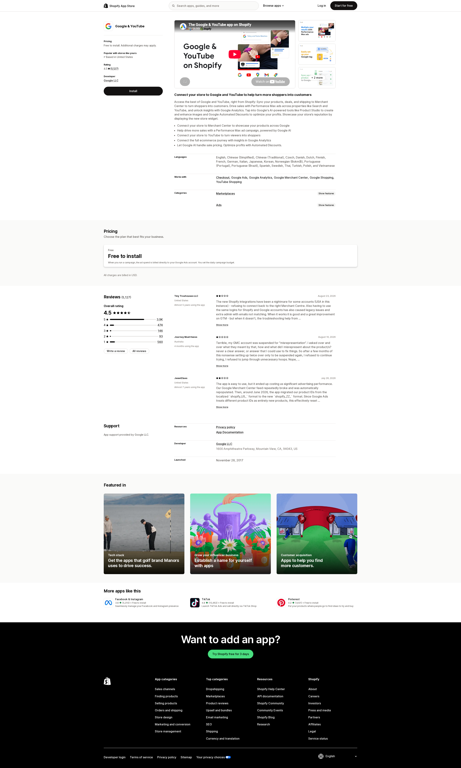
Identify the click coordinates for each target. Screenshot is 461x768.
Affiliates (314, 724)
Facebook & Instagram (129, 599)
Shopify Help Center (271, 689)
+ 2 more (317, 77)
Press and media (319, 710)
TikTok (206, 599)
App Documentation (229, 432)
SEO (209, 724)
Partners (314, 717)
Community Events (270, 710)
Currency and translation (223, 738)
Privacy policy (225, 427)
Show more (222, 325)
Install (133, 91)
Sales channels (165, 689)
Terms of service (141, 757)
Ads (218, 205)
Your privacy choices (210, 757)
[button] (144, 603)
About (312, 689)
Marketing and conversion (172, 724)
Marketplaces (225, 193)
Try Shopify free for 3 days (230, 654)
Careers (313, 696)
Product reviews (217, 703)
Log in (322, 5)
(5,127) (114, 68)
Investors (314, 703)
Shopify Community (270, 703)
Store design (163, 717)
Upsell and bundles (219, 710)
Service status (318, 738)
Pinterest (294, 599)
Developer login (115, 757)
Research (263, 724)
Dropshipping (215, 689)
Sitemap (186, 757)
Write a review (116, 351)
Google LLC (111, 80)
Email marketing (217, 717)
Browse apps (272, 5)
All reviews (139, 351)
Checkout (222, 177)
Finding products (166, 696)
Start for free (344, 5)
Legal (312, 731)
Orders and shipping (168, 710)
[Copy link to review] (200, 295)
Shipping (212, 731)
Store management (168, 731)
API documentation (270, 696)
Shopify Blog (266, 717)
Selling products (166, 703)
